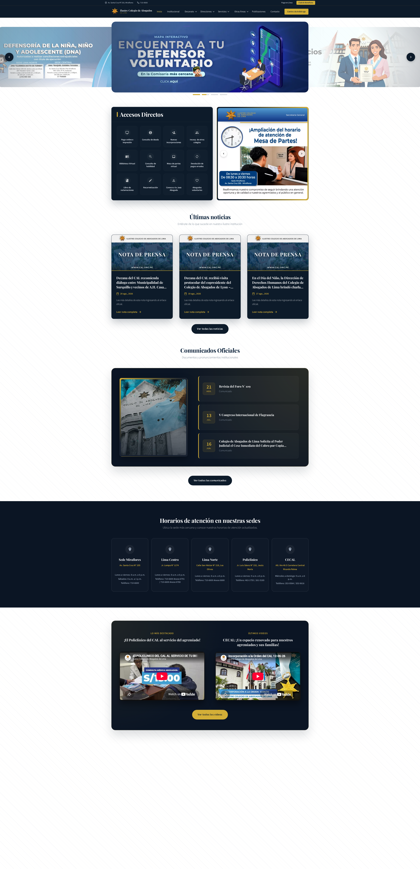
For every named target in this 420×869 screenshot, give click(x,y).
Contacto (275, 11)
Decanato (189, 11)
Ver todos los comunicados (210, 480)
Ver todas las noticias (210, 329)
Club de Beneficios (305, 2)
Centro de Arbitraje (296, 11)
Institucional (173, 11)
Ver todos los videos (210, 714)
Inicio (159, 11)
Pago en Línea (287, 2)
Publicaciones (258, 11)
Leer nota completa (129, 312)
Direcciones (206, 11)
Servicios (222, 11)
